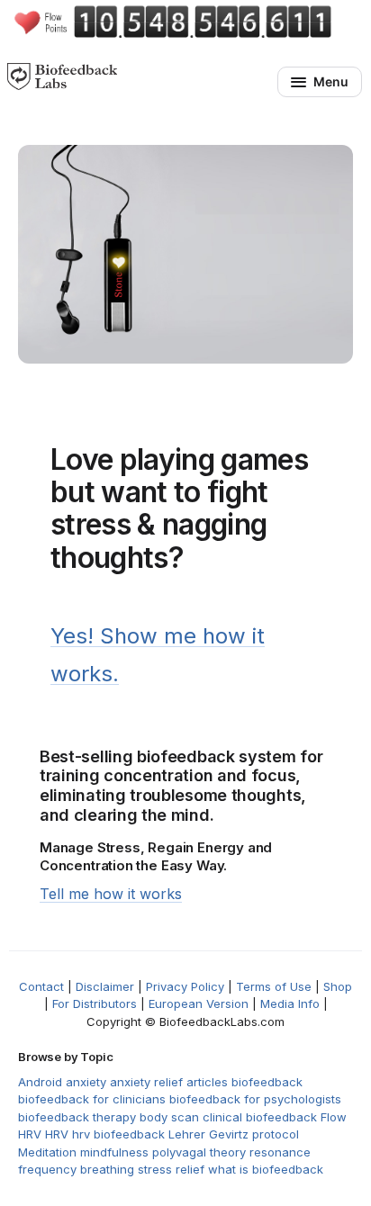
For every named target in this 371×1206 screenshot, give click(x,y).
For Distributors (94, 1003)
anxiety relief (146, 1082)
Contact (41, 986)
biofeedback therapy (77, 1117)
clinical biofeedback (260, 1117)
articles (207, 1082)
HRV (56, 1134)
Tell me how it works (111, 894)
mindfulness (114, 1152)
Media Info (290, 1003)
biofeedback (267, 1082)
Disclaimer (105, 986)
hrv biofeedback (118, 1134)
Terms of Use (274, 986)
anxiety (86, 1082)
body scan (169, 1117)
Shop (337, 986)
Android (40, 1082)
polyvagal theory (199, 1152)
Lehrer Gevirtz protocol (233, 1134)
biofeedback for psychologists (255, 1099)
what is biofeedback (265, 1169)
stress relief (171, 1169)
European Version (199, 1003)
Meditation (47, 1152)
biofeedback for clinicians (92, 1099)
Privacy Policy (185, 986)
